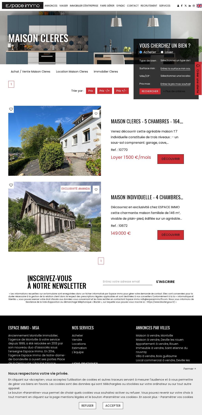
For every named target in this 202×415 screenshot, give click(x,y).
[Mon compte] (178, 5)
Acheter (77, 335)
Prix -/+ (105, 91)
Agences (37, 5)
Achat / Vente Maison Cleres (30, 72)
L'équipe (78, 352)
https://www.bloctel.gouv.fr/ (161, 302)
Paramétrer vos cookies (177, 397)
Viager (63, 5)
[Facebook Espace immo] (181, 5)
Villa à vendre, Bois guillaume (156, 356)
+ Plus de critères (174, 91)
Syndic (120, 5)
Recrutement (149, 5)
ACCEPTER (113, 406)
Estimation (79, 348)
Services (164, 5)
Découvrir (171, 159)
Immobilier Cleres (106, 72)
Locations (79, 344)
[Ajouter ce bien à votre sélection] (11, 109)
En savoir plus (148, 397)
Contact (133, 5)
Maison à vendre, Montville (154, 335)
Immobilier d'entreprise (84, 5)
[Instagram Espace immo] (194, 5)
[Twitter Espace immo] (185, 5)
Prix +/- (121, 91)
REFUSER (87, 406)
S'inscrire (165, 281)
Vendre (77, 340)
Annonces (51, 5)
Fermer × (190, 369)
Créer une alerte (198, 81)
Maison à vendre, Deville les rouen (159, 340)
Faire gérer (107, 5)
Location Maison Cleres (72, 72)
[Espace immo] (22, 5)
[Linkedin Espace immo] (190, 5)
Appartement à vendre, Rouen (157, 344)
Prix (90, 91)
